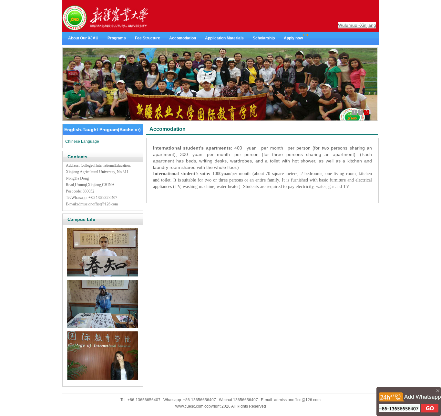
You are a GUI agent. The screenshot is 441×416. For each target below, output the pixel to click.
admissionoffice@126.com (97, 204)
